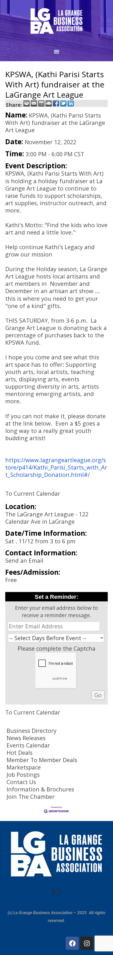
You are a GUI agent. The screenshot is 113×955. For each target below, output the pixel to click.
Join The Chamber (31, 796)
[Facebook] (72, 943)
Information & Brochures (40, 789)
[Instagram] (86, 943)
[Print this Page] (26, 103)
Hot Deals (20, 752)
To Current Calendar (32, 493)
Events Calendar (28, 745)
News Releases (26, 738)
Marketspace (24, 767)
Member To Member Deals (42, 760)
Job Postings (23, 774)
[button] (56, 51)
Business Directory (31, 730)
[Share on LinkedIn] (71, 103)
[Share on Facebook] (56, 103)
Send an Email (24, 560)
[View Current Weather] (48, 103)
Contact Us (21, 782)
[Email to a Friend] (34, 103)
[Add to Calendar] (41, 103)
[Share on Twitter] (63, 103)
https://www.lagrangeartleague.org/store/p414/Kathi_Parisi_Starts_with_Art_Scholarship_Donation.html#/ (56, 467)
